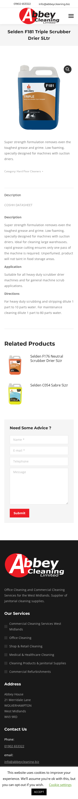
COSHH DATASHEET (18, 205)
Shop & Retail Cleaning (25, 646)
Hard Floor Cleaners (29, 171)
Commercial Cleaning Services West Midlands (35, 626)
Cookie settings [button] (60, 784)
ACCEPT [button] (39, 792)
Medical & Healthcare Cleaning (31, 655)
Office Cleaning (20, 638)
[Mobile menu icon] (71, 15)
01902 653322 (22, 3)
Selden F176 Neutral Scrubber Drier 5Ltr (46, 358)
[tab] (39, 193)
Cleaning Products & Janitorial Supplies (37, 663)
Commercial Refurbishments (30, 672)
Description (12, 195)
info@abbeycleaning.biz (21, 762)
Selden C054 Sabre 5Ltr (49, 385)
